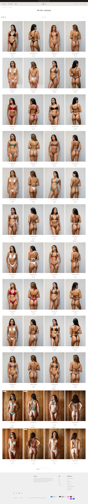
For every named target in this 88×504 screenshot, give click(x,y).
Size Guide (69, 481)
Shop (5, 7)
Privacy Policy (69, 489)
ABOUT (16, 3)
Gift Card (60, 484)
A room (60, 483)
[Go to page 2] (50, 468)
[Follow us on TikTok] (21, 493)
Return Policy (69, 484)
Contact (68, 483)
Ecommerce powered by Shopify (41, 497)
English (21, 497)
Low (59, 481)
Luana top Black (12, 53)
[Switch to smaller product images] (3, 17)
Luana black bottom (33, 53)
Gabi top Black (54, 126)
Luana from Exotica (75, 53)
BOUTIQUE (4, 3)
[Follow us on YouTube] (19, 493)
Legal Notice (69, 488)
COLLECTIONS (10, 3)
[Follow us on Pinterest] (16, 493)
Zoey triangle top (13, 199)
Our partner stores (70, 478)
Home (3, 7)
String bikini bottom (33, 199)
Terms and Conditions (71, 486)
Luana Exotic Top (54, 53)
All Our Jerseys (10, 7)
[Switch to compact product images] (5, 17)
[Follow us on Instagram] (13, 493)
